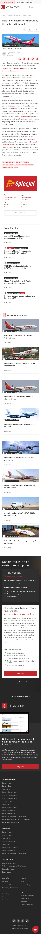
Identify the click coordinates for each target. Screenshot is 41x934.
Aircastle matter (24, 116)
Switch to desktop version (20, 696)
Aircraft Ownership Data (9, 807)
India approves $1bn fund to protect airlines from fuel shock (19, 487)
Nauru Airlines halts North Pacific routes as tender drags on (17, 282)
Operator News (6, 783)
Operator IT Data (7, 801)
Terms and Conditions (27, 895)
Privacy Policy (25, 898)
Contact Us (5, 900)
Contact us (20, 684)
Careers (4, 897)
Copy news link (33, 59)
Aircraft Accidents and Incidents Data (14, 816)
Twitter (18, 921)
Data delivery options (8, 869)
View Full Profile (20, 213)
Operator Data (6, 786)
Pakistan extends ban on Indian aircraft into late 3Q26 (20, 297)
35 (21, 202)
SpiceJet (5, 68)
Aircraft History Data (8, 810)
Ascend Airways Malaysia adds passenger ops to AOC (17, 237)
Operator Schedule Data (9, 795)
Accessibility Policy (27, 904)
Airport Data (6, 789)
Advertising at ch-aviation (10, 888)
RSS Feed (37, 59)
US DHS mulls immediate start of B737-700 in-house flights (17, 267)
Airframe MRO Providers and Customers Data (16, 819)
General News (27, 15)
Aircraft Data (6, 804)
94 (5, 207)
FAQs (22, 882)
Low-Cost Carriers (8, 165)
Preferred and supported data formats (14, 866)
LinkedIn (19, 59)
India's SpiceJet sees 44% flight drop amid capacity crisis (19, 364)
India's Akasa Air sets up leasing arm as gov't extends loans (20, 542)
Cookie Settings (25, 885)
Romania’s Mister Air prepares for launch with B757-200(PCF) (18, 252)
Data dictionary (7, 872)
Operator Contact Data (9, 792)
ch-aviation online (7, 2)
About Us (5, 882)
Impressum (24, 902)
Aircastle (15, 108)
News (3, 15)
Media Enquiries (7, 894)
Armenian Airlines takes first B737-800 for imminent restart (19, 514)
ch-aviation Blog (7, 885)
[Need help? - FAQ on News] (24, 30)
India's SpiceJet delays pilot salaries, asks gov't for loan (19, 459)
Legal (16, 167)
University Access (7, 891)
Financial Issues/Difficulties (25, 165)
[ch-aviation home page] (10, 7)
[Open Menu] (38, 7)
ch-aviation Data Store (24, 2)
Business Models (8, 167)
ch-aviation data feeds (9, 863)
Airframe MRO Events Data (10, 822)
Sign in (31, 7)
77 (5, 202)
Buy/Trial (20, 673)
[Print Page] (36, 30)
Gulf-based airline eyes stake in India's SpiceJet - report (18, 337)
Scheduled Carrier (10, 197)
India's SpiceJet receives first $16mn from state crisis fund (19, 398)
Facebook (28, 59)
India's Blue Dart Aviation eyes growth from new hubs (19, 425)
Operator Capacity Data (9, 798)
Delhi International (18, 68)
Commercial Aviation (14, 15)
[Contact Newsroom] (30, 30)
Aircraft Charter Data (9, 813)
